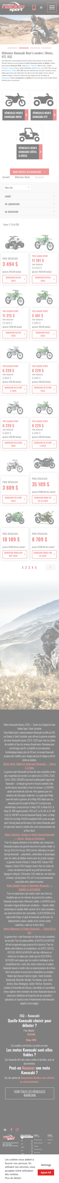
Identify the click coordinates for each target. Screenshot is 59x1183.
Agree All (46, 1172)
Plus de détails (13, 1178)
